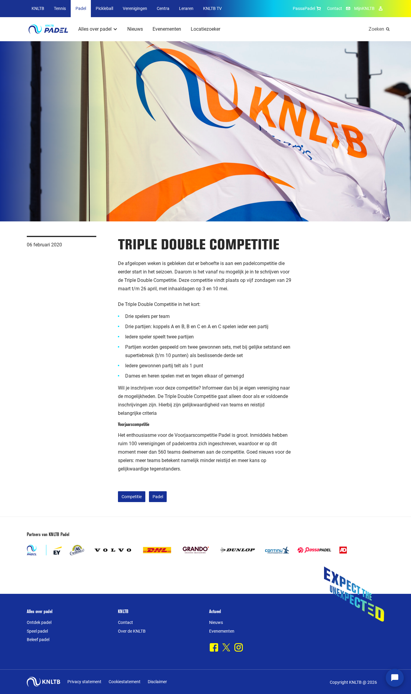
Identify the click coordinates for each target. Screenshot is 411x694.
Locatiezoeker (205, 29)
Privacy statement (84, 681)
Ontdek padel (39, 622)
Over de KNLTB (132, 631)
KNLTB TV (212, 8)
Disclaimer (157, 681)
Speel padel (37, 631)
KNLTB (38, 8)
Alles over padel (95, 29)
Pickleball (104, 8)
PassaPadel (304, 8)
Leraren (186, 8)
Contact (334, 8)
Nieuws (135, 29)
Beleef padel (38, 639)
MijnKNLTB (364, 8)
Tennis (60, 8)
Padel (81, 8)
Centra (163, 8)
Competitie (132, 496)
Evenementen (167, 29)
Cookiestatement (125, 681)
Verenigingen (135, 8)
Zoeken (376, 29)
